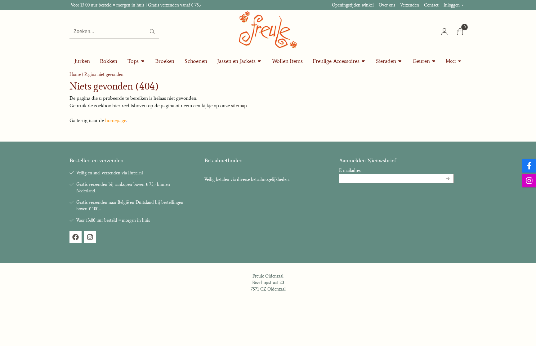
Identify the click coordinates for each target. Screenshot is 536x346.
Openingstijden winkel (353, 5)
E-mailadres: (350, 170)
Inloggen (452, 5)
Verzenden (409, 5)
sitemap (239, 105)
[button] (444, 31)
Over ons (387, 5)
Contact (431, 5)
